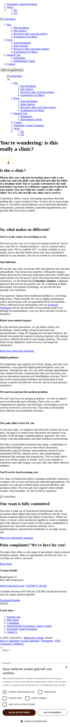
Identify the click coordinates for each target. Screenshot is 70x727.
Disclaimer (47, 640)
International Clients (24, 61)
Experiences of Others (25, 36)
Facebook (5, 600)
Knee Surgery (21, 45)
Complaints (13, 623)
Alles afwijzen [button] (52, 712)
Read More (6, 563)
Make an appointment (12, 70)
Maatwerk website (33, 637)
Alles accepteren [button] (19, 712)
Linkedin (15, 600)
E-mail (7, 663)
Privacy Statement (9, 640)
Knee (10, 39)
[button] (35, 721)
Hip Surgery (20, 30)
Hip (9, 24)
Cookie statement (30, 640)
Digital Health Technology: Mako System (29, 626)
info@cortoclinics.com (12, 585)
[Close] (1, 647)
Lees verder (60, 685)
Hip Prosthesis (21, 27)
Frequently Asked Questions (22, 4)
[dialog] (35, 695)
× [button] (66, 667)
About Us (12, 632)
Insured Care (14, 55)
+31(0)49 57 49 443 (36, 585)
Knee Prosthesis (22, 42)
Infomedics (19, 58)
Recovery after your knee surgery (31, 48)
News (10, 7)
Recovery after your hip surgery (31, 33)
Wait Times (13, 619)
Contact (11, 64)
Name (7, 650)
